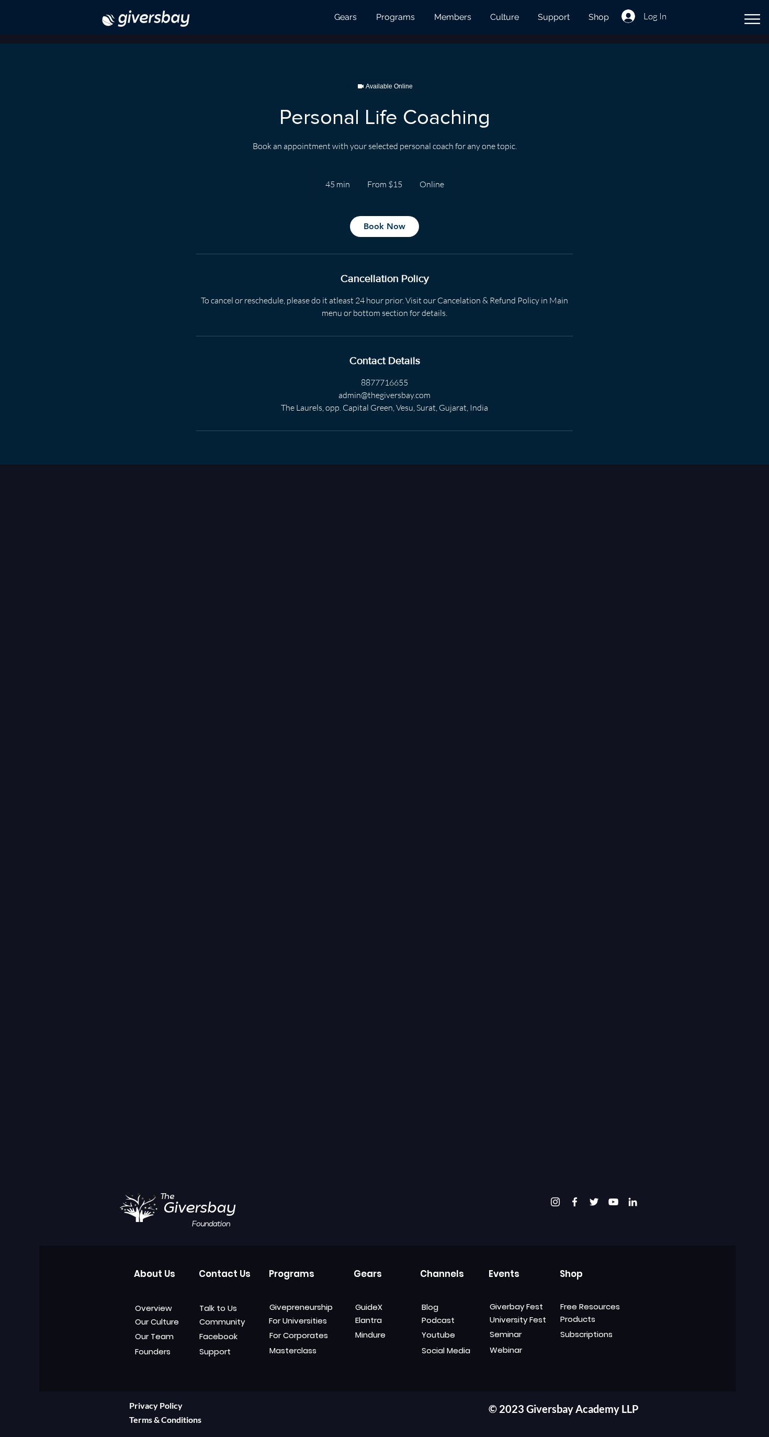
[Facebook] (575, 1202)
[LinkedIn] (633, 1202)
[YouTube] (613, 1202)
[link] (384, 226)
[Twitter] (594, 1202)
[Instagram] (555, 1202)
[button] (752, 19)
